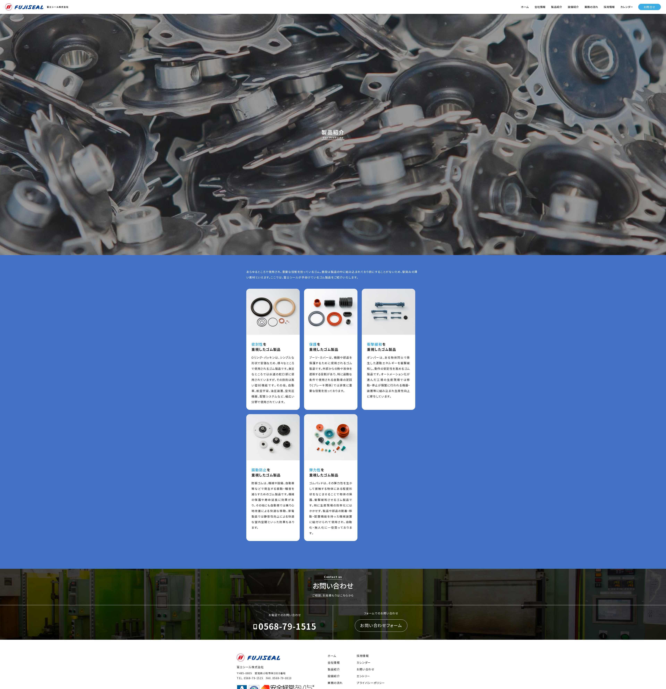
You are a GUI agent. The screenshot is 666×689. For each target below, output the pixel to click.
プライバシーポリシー (371, 683)
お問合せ (649, 7)
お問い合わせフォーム (381, 625)
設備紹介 (573, 7)
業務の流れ (591, 7)
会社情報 (540, 7)
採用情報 (609, 7)
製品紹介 (556, 7)
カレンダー (626, 7)
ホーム (525, 7)
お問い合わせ (365, 669)
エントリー (363, 676)
